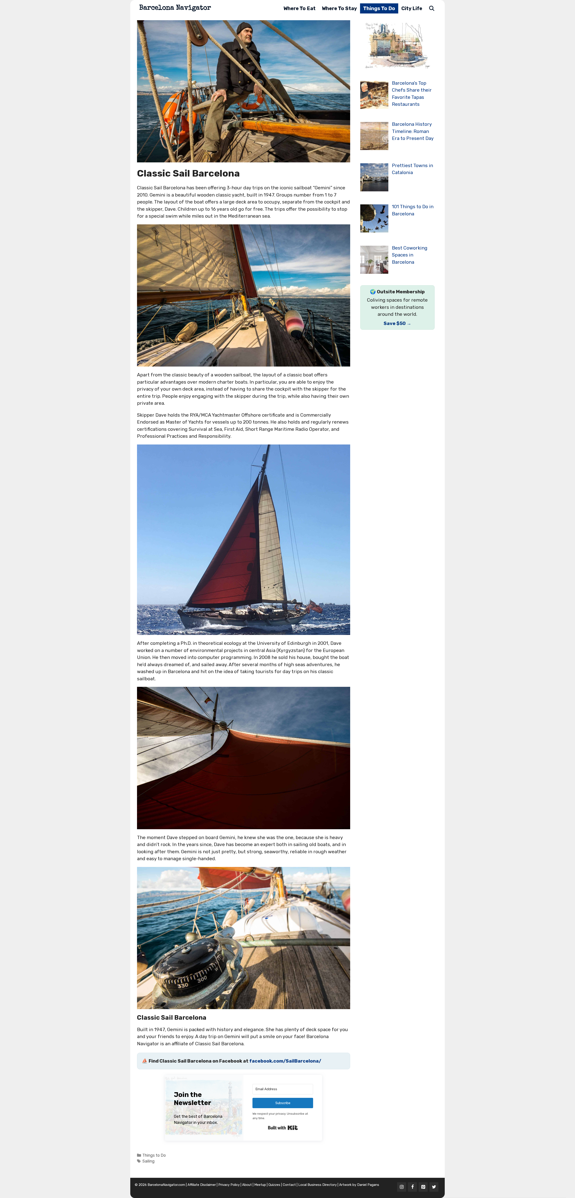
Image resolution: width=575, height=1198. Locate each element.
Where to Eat (299, 8)
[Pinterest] (423, 1187)
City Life (411, 8)
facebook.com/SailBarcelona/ (285, 1061)
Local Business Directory (317, 1185)
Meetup (260, 1185)
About (247, 1185)
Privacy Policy (229, 1185)
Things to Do (379, 8)
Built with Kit (283, 1128)
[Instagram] (401, 1187)
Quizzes (274, 1185)
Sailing (148, 1161)
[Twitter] (433, 1187)
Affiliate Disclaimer (202, 1185)
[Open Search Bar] (431, 8)
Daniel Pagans (368, 1185)
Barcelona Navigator (175, 8)
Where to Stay (339, 8)
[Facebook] (412, 1187)
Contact (289, 1185)
